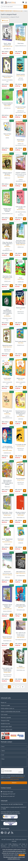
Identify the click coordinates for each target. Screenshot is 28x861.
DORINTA (19, 345)
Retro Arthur (7, 351)
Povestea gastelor (20, 478)
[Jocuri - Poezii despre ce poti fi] (7, 531)
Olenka (20, 666)
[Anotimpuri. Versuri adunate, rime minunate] (7, 593)
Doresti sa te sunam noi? (9, 796)
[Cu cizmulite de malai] (20, 434)
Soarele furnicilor (21, 74)
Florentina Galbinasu (7, 574)
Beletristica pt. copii (18, 10)
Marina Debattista (7, 638)
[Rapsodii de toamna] (7, 335)
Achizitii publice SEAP (6, 726)
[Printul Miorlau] (20, 129)
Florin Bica (20, 379)
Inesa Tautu (20, 342)
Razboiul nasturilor (20, 307)
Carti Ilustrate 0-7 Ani (21, 112)
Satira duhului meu (20, 571)
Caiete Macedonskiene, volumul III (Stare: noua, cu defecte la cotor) (7, 312)
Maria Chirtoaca (20, 416)
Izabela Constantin (7, 608)
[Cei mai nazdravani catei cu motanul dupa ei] (7, 435)
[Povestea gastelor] (20, 468)
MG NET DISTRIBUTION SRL (16, 804)
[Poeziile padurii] (7, 367)
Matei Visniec (7, 105)
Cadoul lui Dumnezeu (7, 76)
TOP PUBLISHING (20, 575)
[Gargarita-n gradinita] (20, 161)
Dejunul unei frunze (7, 636)
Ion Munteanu (7, 316)
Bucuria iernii (7, 571)
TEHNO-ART (7, 544)
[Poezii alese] (20, 32)
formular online (12, 820)
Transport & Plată (5, 720)
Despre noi (3, 702)
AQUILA (19, 247)
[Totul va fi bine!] (7, 126)
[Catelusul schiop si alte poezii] (7, 161)
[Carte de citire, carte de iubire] (20, 196)
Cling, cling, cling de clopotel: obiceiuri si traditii (7, 244)
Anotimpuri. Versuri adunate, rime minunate (7, 606)
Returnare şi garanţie (6, 717)
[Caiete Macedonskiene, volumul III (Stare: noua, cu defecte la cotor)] (7, 298)
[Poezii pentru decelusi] (20, 333)
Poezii (20, 277)
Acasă (2, 10)
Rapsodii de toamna (7, 345)
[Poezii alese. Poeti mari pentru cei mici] (7, 266)
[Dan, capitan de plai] (20, 624)
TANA (6, 577)
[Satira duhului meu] (20, 560)
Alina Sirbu (20, 607)
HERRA (19, 281)
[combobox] (12, 6)
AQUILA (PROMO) (19, 45)
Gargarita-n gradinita (21, 172)
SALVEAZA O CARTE (7, 318)
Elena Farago (7, 175)
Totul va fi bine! (7, 134)
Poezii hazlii (21, 539)
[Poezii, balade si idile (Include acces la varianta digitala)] (7, 657)
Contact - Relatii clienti (6, 729)
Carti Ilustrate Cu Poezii (20, 145)
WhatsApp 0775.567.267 (8, 794)
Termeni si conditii (5, 705)
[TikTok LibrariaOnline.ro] (9, 832)
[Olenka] (20, 656)
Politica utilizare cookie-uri (7, 708)
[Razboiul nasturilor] (20, 297)
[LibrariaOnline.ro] (10, 2)
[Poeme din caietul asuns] (7, 400)
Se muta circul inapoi (21, 107)
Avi (20, 309)
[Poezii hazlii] (20, 531)
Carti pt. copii (8, 10)
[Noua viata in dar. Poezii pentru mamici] (20, 593)
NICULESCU (19, 610)
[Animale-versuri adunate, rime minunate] (7, 197)
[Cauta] (25, 6)
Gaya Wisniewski (21, 667)
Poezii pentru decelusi (20, 341)
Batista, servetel (21, 378)
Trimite (13, 782)
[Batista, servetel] (20, 367)
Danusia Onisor (7, 77)
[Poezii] (20, 267)
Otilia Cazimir (7, 278)
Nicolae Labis (7, 413)
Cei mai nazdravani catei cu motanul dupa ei (7, 448)
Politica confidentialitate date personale (10, 711)
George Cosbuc (20, 480)
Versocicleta (20, 79)
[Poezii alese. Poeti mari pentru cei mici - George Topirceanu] (20, 230)
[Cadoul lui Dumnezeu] (7, 65)
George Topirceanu (20, 75)
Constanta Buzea (21, 446)
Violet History (21, 313)
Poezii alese (21, 43)
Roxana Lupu (7, 379)
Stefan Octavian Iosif (7, 46)
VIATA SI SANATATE (7, 382)
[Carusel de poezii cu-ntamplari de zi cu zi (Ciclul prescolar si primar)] (20, 400)
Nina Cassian (21, 141)
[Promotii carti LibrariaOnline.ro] (5, 832)
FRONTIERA (19, 517)
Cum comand (4, 714)
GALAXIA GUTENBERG (7, 80)
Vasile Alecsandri (20, 637)
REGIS (6, 486)
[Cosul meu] (23, 2)
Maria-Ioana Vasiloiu (7, 450)
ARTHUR (21, 78)
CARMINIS (20, 419)
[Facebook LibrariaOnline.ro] (2, 832)
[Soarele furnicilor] (20, 64)
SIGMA (7, 137)
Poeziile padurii (7, 378)
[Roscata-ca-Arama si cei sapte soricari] (20, 502)
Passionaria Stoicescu (7, 541)
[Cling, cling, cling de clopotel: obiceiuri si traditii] (7, 231)
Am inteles (21, 855)
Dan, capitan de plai (20, 632)
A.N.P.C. (11, 813)
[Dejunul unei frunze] (7, 626)
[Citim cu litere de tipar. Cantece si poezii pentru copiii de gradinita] (7, 469)
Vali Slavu (7, 135)
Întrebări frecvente (5, 723)
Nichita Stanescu (21, 209)
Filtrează (6, 20)
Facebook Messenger (8, 791)
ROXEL (19, 143)
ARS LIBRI (6, 48)
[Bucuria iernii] (7, 560)
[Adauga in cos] (11, 52)
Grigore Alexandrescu (21, 573)
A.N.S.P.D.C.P (23, 807)
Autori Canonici (7, 676)
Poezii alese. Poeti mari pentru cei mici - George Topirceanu (21, 242)
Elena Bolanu (21, 177)
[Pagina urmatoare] (22, 686)
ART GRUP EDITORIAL (20, 212)
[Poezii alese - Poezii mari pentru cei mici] (7, 502)
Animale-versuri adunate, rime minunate (7, 210)
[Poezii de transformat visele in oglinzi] (7, 95)
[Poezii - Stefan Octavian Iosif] (7, 32)
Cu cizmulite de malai (20, 444)
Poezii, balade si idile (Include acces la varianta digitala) (7, 669)
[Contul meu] (26, 2)
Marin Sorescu (20, 108)
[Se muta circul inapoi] (20, 97)
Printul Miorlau (20, 139)
